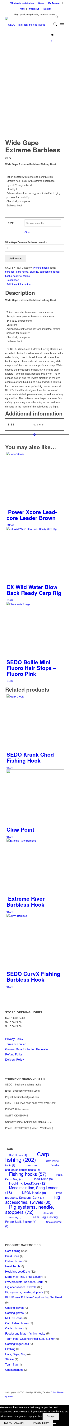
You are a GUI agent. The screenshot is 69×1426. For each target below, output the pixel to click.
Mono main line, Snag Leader (23, 1276)
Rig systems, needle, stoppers (29, 1209)
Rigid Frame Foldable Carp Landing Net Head (33, 1297)
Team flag (15, 1217)
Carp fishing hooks (17, 1323)
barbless (10, 271)
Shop (41, 3)
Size (11, 223)
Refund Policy (14, 1054)
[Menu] (62, 24)
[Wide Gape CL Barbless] (14, 107)
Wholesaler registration (22, 3)
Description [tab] (13, 280)
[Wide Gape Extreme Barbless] (34, 34)
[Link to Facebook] (55, 1400)
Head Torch (43, 1179)
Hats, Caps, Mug (15, 1354)
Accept (51, 1416)
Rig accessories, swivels (32, 1199)
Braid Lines (12, 1256)
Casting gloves (14, 1307)
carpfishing (46, 271)
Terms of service (15, 1044)
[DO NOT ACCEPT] (54, 1423)
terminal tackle (21, 276)
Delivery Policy (14, 1059)
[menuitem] (22, 3)
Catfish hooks (32, 1165)
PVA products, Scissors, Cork (33, 1195)
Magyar (47, 8)
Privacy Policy (14, 1039)
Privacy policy (41, 1422)
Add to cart (15, 258)
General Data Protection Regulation (27, 1049)
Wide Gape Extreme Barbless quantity (26, 242)
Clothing (10, 1349)
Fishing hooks (41, 267)
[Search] (53, 24)
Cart (22, 8)
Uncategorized (14, 1369)
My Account (54, 3)
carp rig (34, 271)
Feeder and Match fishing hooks (32, 1167)
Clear (27, 232)
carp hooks (22, 271)
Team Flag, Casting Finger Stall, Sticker (31, 1219)
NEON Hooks (34, 1192)
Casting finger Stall (17, 1344)
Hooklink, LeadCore (27, 1183)
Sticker (48, 1213)
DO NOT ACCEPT (14, 1422)
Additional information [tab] (18, 284)
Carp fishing (27, 1156)
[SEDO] (28, 24)
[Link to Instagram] (61, 1400)
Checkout (34, 8)
